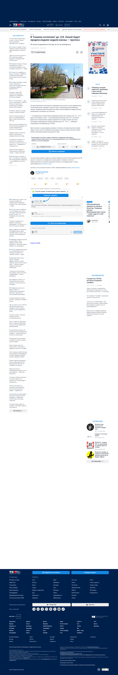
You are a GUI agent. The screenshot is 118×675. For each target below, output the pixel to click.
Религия (74, 595)
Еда (33, 592)
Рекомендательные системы (66, 662)
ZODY (80, 21)
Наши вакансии (13, 590)
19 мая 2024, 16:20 (34, 48)
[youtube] (59, 609)
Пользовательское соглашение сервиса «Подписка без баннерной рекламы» (77, 665)
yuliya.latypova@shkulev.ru (93, 647)
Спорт (91, 580)
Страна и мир (93, 585)
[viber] (46, 609)
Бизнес (34, 582)
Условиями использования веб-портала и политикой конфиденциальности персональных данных (82, 654)
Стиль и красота (94, 582)
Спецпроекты (94, 592)
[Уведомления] (104, 25)
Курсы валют (69, 21)
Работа (74, 590)
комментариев (39, 52)
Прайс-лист (12, 582)
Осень (73, 582)
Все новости (18, 36)
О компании (12, 585)
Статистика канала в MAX (16, 598)
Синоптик (59, 178)
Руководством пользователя (66, 652)
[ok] (42, 609)
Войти (36, 232)
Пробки (59, 25)
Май (47, 178)
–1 (81, 209)
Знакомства (31, 21)
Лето (54, 587)
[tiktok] (63, 609)
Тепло (52, 178)
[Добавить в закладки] (77, 52)
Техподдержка (13, 592)
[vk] (38, 609)
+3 (76, 209)
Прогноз (40, 178)
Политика (74, 585)
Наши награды (13, 587)
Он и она (74, 580)
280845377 (37, 201)
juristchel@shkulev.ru (46, 659)
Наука (55, 592)
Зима (54, 580)
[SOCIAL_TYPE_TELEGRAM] (76, 147)
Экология (92, 587)
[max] (50, 609)
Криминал (56, 582)
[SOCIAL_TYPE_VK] (63, 147)
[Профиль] (108, 25)
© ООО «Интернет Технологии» (16, 669)
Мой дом (55, 590)
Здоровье (35, 598)
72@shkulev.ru (26, 658)
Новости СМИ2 (35, 243)
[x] (54, 609)
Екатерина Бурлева (42, 172)
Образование (57, 598)
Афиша (55, 21)
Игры (75, 21)
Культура (55, 585)
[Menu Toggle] (10, 25)
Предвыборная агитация (16, 595)
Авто (33, 580)
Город (34, 587)
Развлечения (75, 592)
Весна (66, 178)
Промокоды (23, 21)
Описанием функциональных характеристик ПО (71, 653)
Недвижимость (13, 21)
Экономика (93, 590)
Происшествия (76, 587)
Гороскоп (61, 21)
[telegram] (34, 609)
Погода (38, 21)
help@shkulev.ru (12, 660)
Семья (73, 598)
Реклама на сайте (14, 580)
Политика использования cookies (67, 660)
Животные (35, 595)
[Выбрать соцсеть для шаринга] (81, 52)
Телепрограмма (47, 21)
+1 (76, 219)
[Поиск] (100, 25)
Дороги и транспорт (38, 590)
